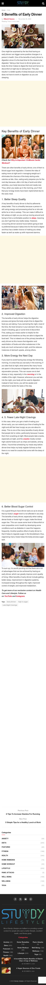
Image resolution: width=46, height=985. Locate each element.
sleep (33, 218)
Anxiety (5, 838)
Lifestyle (6, 868)
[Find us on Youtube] (25, 899)
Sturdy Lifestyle (19, 981)
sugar (16, 513)
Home (3, 10)
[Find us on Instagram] (30, 899)
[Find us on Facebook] (15, 899)
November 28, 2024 (25, 19)
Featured (6, 847)
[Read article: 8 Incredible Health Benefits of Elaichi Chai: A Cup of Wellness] (6, 961)
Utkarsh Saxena (9, 19)
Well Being (7, 877)
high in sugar (23, 602)
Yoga (4, 885)
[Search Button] (43, 3)
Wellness (6, 881)
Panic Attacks (8, 872)
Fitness (5, 851)
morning (30, 374)
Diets (8, 10)
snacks (26, 439)
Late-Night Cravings (10, 605)
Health (5, 855)
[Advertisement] (23, 104)
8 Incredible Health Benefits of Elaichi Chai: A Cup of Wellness (28, 960)
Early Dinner (11, 602)
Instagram (20, 596)
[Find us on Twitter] (20, 899)
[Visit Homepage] (23, 3)
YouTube (8, 596)
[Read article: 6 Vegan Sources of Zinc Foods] (6, 970)
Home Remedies (8, 860)
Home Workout (8, 864)
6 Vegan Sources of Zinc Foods (28, 968)
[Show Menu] (3, 3)
